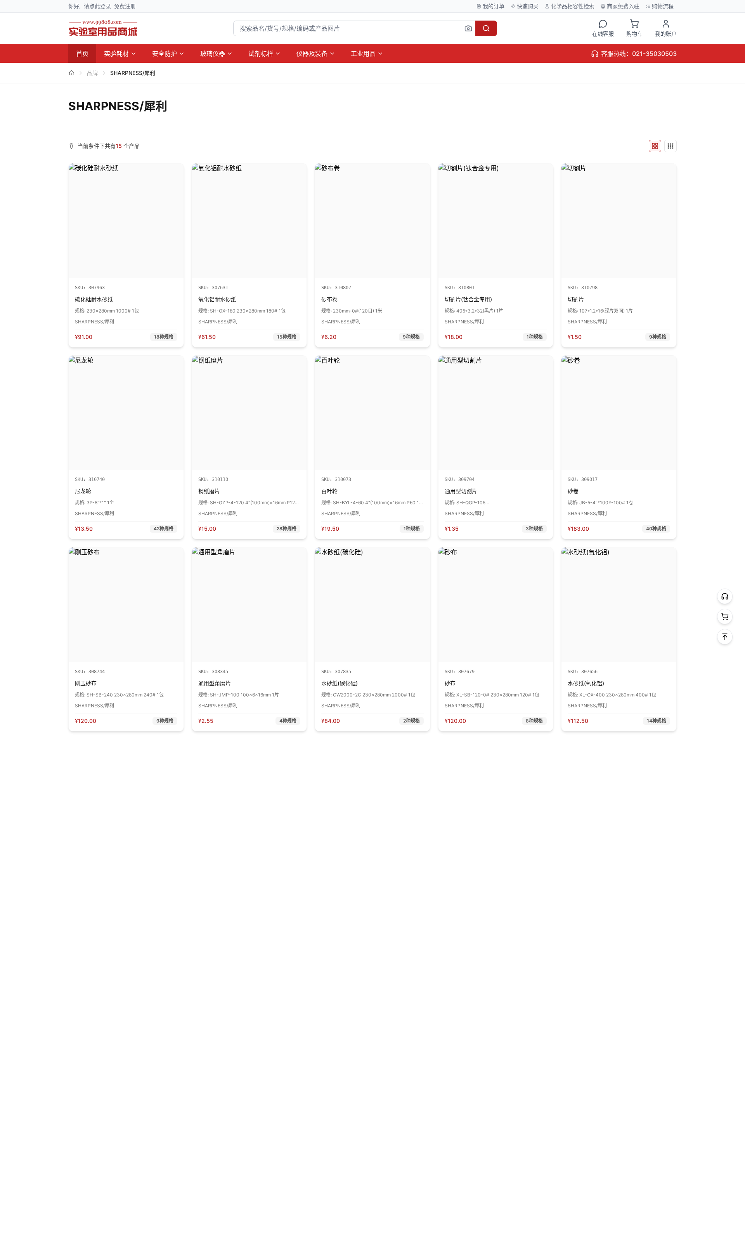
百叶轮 (329, 491)
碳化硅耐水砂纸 (94, 299)
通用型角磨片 (214, 683)
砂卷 (573, 491)
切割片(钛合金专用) (468, 299)
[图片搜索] (468, 28)
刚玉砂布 (86, 683)
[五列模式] (655, 146)
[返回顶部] (725, 636)
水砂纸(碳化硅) (339, 683)
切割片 (576, 299)
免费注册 (125, 6)
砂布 (450, 683)
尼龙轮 (83, 491)
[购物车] (725, 616)
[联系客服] (725, 596)
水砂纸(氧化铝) (586, 683)
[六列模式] (670, 146)
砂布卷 (329, 299)
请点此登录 (97, 6)
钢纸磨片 (209, 491)
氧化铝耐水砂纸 (217, 299)
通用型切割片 (461, 491)
